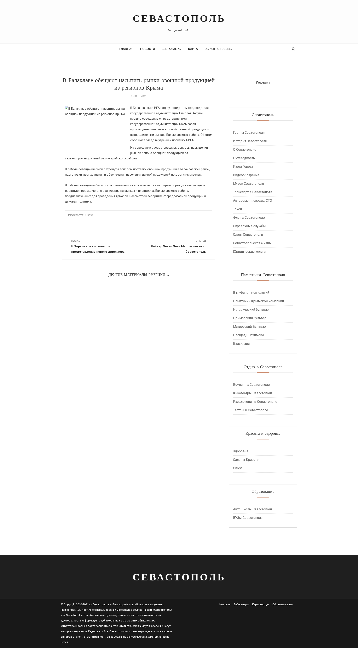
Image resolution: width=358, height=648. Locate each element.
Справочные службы (249, 226)
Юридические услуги (249, 252)
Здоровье (240, 451)
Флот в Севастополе (249, 218)
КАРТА (193, 49)
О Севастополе (244, 150)
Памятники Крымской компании (258, 301)
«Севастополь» (162, 609)
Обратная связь (282, 604)
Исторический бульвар (251, 310)
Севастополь (179, 18)
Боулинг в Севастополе (251, 385)
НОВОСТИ (147, 49)
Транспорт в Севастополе (252, 192)
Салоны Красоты (246, 460)
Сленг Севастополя (248, 235)
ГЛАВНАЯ (126, 49)
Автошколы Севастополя (252, 509)
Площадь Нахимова (248, 335)
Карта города (260, 604)
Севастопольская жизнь (252, 243)
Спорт (237, 468)
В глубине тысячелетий (251, 293)
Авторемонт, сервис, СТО (252, 201)
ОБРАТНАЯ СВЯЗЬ (218, 49)
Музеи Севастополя (248, 184)
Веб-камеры (241, 604)
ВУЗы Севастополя (247, 518)
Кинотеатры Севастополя (252, 393)
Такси (237, 209)
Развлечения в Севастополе (255, 402)
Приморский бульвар (249, 318)
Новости (225, 604)
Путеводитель (244, 158)
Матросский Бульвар (249, 327)
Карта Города (243, 167)
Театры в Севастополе (250, 410)
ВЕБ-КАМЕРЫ (171, 49)
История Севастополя (250, 141)
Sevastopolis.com (77, 615)
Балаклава (241, 344)
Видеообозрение (246, 175)
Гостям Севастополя (249, 133)
